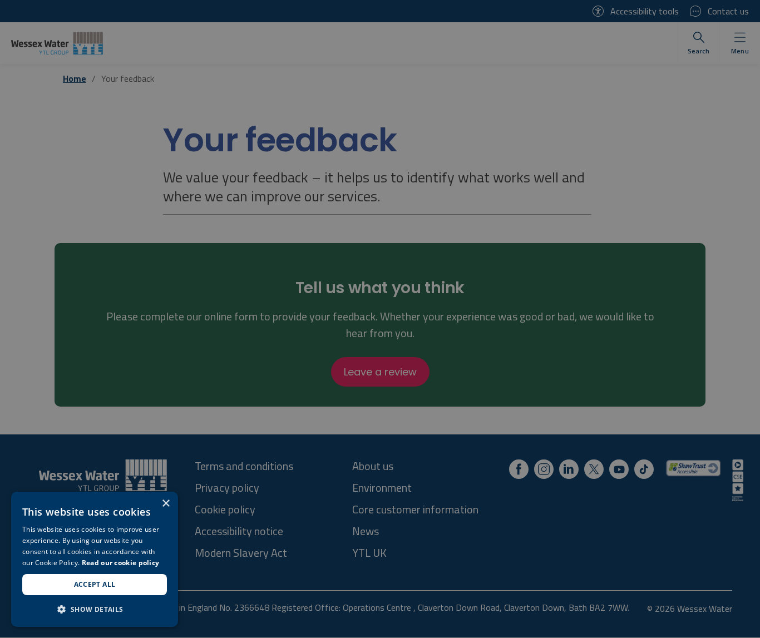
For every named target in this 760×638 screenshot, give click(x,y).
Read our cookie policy (121, 562)
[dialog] (94, 559)
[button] (94, 609)
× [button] (165, 503)
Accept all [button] (95, 584)
